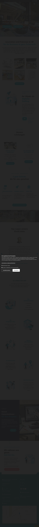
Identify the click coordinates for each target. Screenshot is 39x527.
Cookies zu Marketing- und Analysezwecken (10, 267)
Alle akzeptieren (16, 270)
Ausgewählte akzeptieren (6, 270)
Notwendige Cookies (6, 265)
